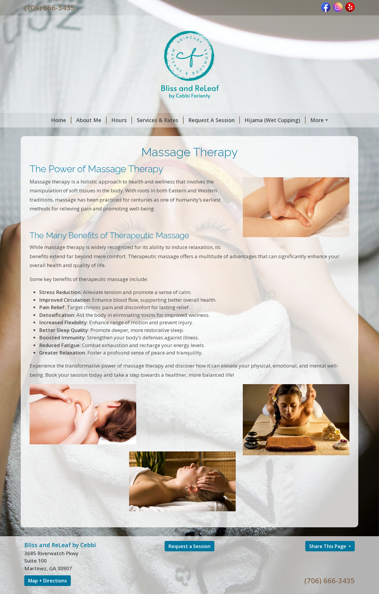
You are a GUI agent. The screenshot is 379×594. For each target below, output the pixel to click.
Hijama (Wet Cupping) (272, 120)
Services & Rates (157, 120)
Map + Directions (47, 580)
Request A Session (211, 120)
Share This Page (328, 546)
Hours (119, 120)
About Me (88, 120)
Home (58, 120)
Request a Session (189, 546)
